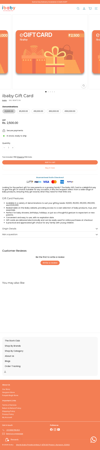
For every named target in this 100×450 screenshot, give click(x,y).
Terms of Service (9, 405)
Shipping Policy (8, 411)
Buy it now (50, 168)
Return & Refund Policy (11, 408)
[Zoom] (83, 85)
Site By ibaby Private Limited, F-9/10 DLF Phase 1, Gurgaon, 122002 (43, 444)
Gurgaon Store (8, 392)
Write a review (50, 262)
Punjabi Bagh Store (10, 395)
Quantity (6, 143)
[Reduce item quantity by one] (4, 148)
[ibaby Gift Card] (18, 307)
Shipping (20, 157)
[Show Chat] (94, 439)
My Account (7, 417)
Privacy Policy (8, 414)
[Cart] (90, 8)
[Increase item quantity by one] (13, 148)
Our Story (6, 389)
